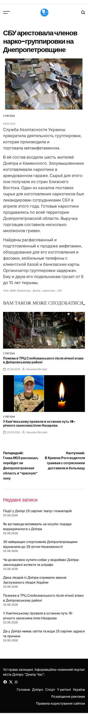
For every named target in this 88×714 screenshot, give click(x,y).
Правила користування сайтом (60, 703)
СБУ (59, 290)
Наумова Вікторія (36, 369)
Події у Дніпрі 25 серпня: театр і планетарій (37, 511)
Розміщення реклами (68, 696)
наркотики (48, 290)
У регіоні (9, 115)
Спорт (50, 689)
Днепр (36, 290)
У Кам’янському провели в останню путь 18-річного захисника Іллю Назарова (39, 423)
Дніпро (37, 689)
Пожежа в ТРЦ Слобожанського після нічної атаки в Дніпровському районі (43, 360)
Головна (23, 689)
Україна (79, 689)
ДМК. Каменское (20, 290)
